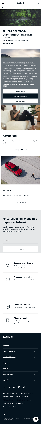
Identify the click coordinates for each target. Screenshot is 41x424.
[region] (20, 81)
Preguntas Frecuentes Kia (10, 406)
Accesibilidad (19, 403)
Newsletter (6, 393)
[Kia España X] (10, 387)
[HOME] (2, 7)
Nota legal (14, 393)
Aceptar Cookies (20, 91)
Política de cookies (8, 396)
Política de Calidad (8, 400)
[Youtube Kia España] (14, 387)
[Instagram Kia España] (19, 387)
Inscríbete (20, 249)
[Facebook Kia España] (5, 387)
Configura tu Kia (20, 150)
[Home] (4, 414)
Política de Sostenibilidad (22, 400)
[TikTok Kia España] (24, 387)
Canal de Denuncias (8, 403)
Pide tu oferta (20, 202)
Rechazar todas (20, 101)
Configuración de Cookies (20, 96)
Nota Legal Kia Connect (22, 396)
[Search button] (38, 3)
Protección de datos (25, 393)
